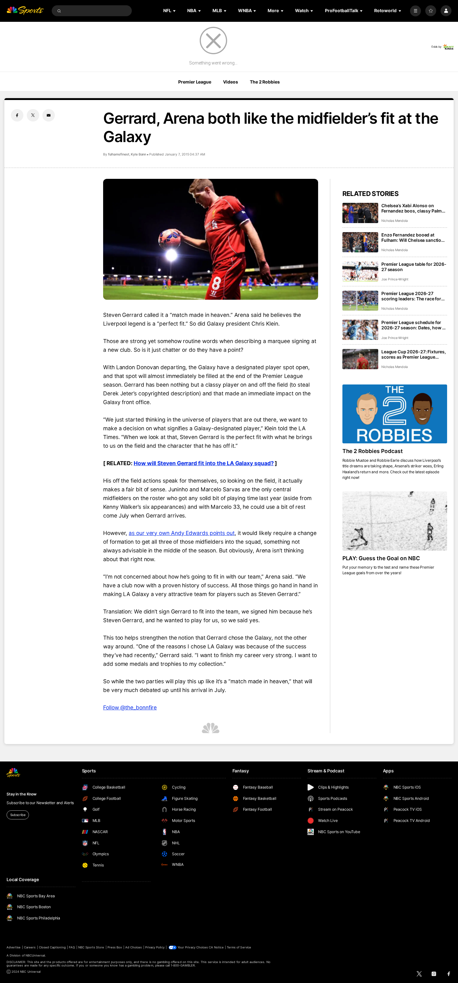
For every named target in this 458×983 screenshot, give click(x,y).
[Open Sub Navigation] (175, 10)
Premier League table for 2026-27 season (413, 266)
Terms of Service (239, 947)
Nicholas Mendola (394, 221)
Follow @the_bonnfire (130, 707)
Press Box (114, 947)
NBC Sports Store (91, 947)
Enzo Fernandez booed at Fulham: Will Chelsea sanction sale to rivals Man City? (412, 237)
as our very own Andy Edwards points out (182, 533)
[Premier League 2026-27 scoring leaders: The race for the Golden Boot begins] (360, 301)
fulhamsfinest (118, 154)
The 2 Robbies (264, 81)
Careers (30, 947)
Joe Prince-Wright (394, 279)
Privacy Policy (155, 947)
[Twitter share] (33, 115)
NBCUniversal (35, 955)
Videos (230, 81)
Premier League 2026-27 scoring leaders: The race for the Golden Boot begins (411, 296)
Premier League (194, 81)
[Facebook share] (17, 115)
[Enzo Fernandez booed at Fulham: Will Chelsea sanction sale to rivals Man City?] (360, 242)
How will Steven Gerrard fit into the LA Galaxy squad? (204, 463)
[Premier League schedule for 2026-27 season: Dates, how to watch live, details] (360, 330)
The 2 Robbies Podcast (372, 451)
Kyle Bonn (138, 154)
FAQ (72, 947)
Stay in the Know (21, 794)
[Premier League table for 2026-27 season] (360, 271)
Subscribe (18, 815)
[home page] (25, 11)
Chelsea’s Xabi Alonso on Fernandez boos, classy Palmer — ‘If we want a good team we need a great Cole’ (413, 208)
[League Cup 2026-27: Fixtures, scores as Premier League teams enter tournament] (360, 359)
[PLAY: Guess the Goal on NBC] (394, 520)
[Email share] (48, 115)
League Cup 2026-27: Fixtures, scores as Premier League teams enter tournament (413, 354)
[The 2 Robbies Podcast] (394, 413)
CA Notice (216, 947)
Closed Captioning (52, 947)
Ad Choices (133, 947)
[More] (415, 10)
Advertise (14, 947)
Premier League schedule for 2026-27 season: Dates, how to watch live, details (413, 325)
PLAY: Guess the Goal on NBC (381, 558)
